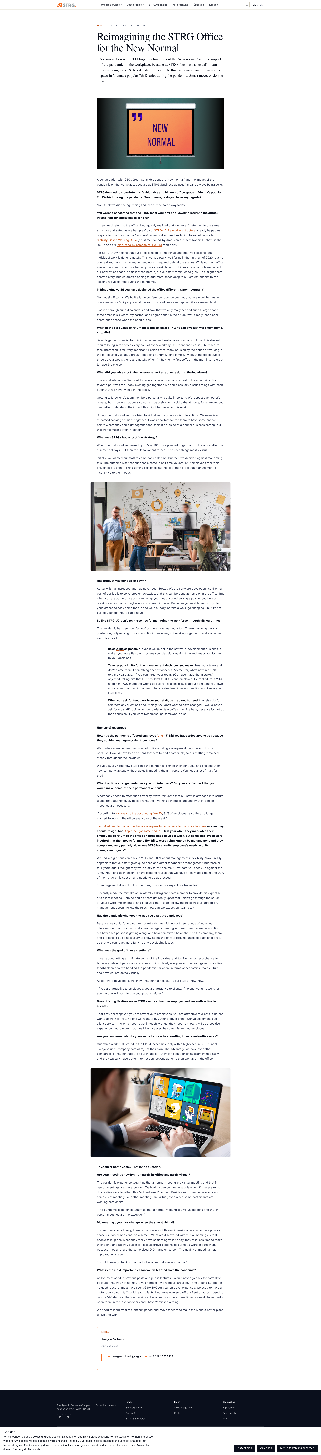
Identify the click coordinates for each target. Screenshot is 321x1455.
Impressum (229, 1407)
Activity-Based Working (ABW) (118, 240)
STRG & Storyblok (135, 1418)
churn (162, 735)
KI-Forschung (180, 4)
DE (254, 4)
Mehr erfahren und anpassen (297, 1448)
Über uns (199, 4)
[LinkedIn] (60, 1417)
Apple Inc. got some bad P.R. (143, 831)
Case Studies (135, 4)
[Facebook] (68, 1417)
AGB (225, 1418)
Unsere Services (111, 4)
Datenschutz (229, 1413)
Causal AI (131, 1413)
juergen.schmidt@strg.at (127, 1356)
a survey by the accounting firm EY (139, 813)
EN (261, 4)
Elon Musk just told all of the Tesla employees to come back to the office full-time (151, 826)
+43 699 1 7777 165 (161, 1356)
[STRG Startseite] (66, 5)
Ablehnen (266, 1448)
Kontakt (213, 4)
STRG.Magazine (158, 4)
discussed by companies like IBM (139, 245)
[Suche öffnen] (247, 5)
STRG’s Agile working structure (174, 230)
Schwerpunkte (134, 1407)
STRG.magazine (183, 1407)
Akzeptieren (245, 1448)
